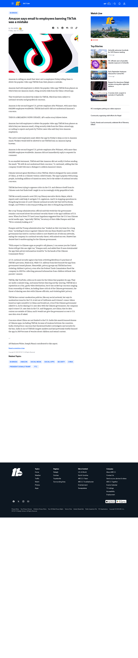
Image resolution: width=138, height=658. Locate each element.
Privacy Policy (15, 509)
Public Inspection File (91, 509)
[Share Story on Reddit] (62, 28)
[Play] (110, 27)
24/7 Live (26, 3)
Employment (110, 494)
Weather (38, 475)
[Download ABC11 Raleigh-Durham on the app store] (110, 501)
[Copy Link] (76, 28)
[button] (13, 3)
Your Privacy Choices (26, 509)
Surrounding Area (59, 482)
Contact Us (110, 475)
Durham (56, 475)
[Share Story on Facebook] (53, 28)
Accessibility (110, 491)
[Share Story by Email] (71, 28)
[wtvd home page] (17, 472)
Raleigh (55, 472)
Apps (36, 488)
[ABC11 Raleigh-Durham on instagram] (23, 502)
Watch (37, 482)
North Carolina (83, 475)
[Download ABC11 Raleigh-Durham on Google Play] (121, 501)
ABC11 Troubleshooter (86, 482)
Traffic (37, 478)
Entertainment (83, 485)
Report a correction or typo (17, 348)
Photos (37, 485)
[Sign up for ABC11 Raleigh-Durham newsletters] (28, 502)
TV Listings (110, 488)
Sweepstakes (82, 488)
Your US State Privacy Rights (55, 509)
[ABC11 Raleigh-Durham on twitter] (18, 502)
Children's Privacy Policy (39, 509)
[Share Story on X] (58, 28)
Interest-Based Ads (78, 509)
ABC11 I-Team (83, 478)
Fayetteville (57, 478)
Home (37, 472)
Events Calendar (111, 485)
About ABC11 (111, 472)
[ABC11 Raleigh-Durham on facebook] (14, 502)
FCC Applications (103, 509)
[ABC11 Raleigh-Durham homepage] (18, 3)
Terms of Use (68, 509)
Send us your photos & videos (116, 478)
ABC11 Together (112, 482)
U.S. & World (82, 472)
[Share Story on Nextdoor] (67, 28)
